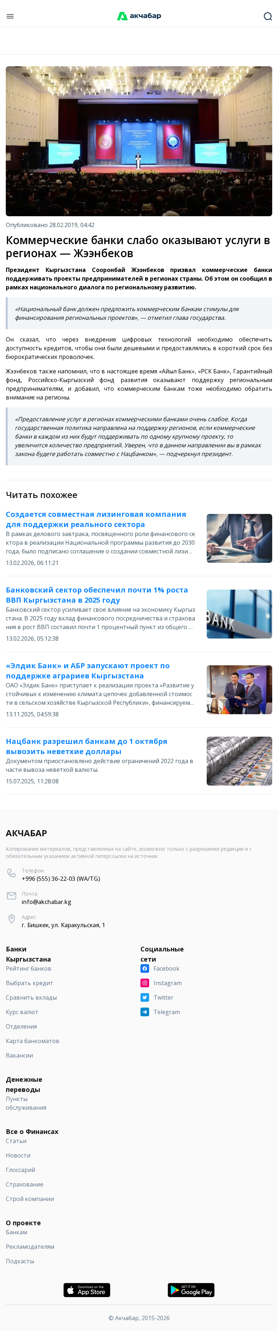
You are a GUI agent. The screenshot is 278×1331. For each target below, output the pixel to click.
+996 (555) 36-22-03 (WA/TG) (61, 879)
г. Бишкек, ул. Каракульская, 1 (63, 925)
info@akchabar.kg (46, 902)
